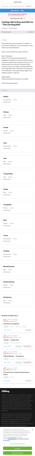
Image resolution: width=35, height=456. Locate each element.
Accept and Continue (17, 453)
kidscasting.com (11, 417)
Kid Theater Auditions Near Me (16, 6)
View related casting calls (16, 18)
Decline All (17, 448)
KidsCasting (5, 6)
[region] (17, 441)
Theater (4, 40)
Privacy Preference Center (17, 443)
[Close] (32, 429)
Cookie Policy (11, 438)
